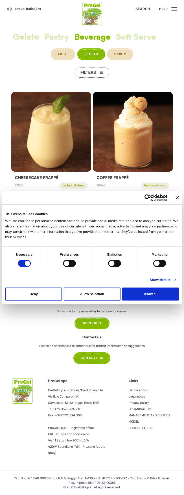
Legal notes (137, 396)
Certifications (138, 390)
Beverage (92, 36)
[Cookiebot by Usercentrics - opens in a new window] (147, 197)
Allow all (150, 294)
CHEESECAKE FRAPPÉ (36, 177)
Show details (160, 280)
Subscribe (92, 323)
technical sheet (73, 185)
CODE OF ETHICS (141, 428)
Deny (34, 294)
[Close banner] (177, 197)
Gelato (26, 36)
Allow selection (92, 294)
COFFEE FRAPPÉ (112, 177)
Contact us (92, 358)
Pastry (56, 36)
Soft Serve (136, 36)
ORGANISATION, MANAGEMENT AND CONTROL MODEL (150, 415)
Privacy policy (139, 403)
